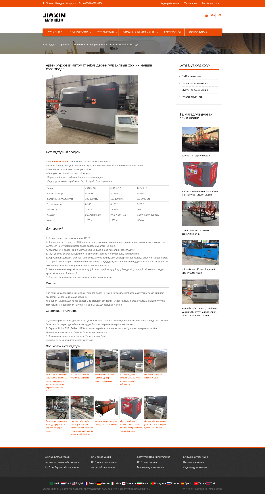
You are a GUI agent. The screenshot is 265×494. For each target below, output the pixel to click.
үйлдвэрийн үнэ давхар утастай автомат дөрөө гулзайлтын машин (155, 424)
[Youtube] (206, 15)
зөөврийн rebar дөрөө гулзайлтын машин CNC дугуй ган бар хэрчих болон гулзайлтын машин (199, 312)
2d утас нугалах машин (57, 457)
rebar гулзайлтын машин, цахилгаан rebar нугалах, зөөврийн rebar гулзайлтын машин (131, 426)
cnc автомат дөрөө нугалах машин (153, 376)
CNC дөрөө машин (191, 76)
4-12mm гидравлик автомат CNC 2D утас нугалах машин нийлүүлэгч (130, 379)
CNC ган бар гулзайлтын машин (62, 467)
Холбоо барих (197, 32)
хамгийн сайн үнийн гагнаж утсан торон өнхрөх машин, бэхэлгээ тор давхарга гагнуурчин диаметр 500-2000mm (82, 427)
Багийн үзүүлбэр (211, 3)
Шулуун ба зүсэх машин (195, 90)
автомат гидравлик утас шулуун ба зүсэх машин (106, 423)
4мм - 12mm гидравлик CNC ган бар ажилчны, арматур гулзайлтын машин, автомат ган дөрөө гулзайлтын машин (56, 383)
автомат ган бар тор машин (196, 155)
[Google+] (213, 15)
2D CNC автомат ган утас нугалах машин (80, 376)
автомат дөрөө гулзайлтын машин (63, 462)
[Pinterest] (219, 15)
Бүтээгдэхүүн (105, 32)
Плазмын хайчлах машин (139, 32)
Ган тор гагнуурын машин (195, 83)
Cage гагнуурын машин (195, 467)
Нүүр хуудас (54, 32)
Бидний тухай (79, 32)
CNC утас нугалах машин (104, 462)
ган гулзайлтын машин (103, 467)
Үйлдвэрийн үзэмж (169, 3)
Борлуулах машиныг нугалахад (153, 457)
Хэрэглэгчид (190, 3)
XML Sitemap (215, 488)
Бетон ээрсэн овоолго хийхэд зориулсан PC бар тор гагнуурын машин (56, 426)
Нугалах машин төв (192, 96)
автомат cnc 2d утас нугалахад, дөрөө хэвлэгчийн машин (104, 378)
